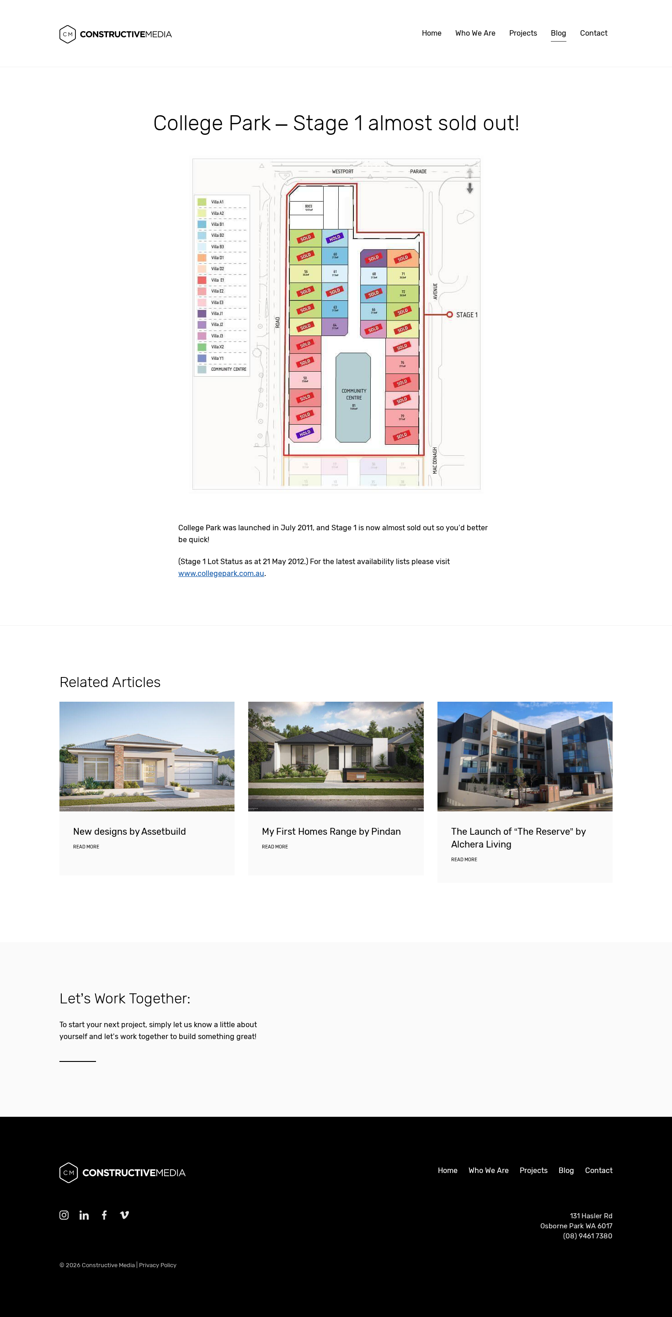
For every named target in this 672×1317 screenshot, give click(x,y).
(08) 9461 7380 (588, 1236)
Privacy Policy (157, 1265)
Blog (558, 33)
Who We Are (475, 33)
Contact (594, 33)
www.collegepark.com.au (221, 573)
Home (432, 33)
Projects (523, 33)
